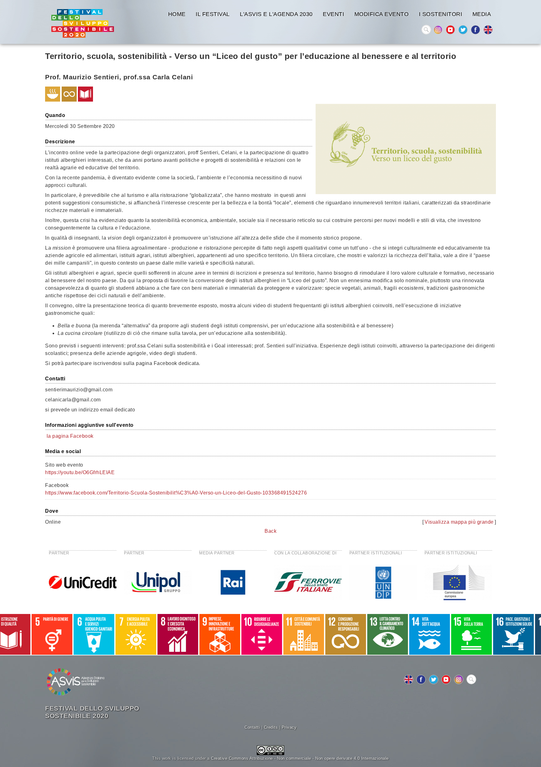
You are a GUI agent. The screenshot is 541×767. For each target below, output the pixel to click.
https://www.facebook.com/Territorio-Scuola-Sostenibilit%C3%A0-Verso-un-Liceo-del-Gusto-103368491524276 (176, 492)
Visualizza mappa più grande (459, 522)
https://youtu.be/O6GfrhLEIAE (80, 472)
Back (270, 531)
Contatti (252, 727)
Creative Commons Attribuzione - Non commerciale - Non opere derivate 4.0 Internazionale (300, 758)
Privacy (289, 727)
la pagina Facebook (70, 436)
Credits (271, 727)
